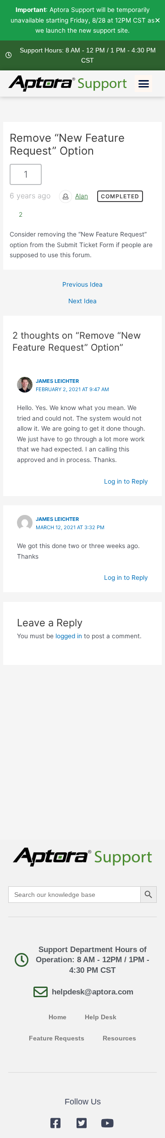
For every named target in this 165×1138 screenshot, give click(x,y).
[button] (143, 83)
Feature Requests (56, 1038)
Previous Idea (82, 285)
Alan (81, 196)
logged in (68, 636)
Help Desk (100, 1017)
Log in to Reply (126, 481)
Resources (119, 1038)
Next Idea (82, 301)
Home (57, 1017)
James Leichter (57, 519)
